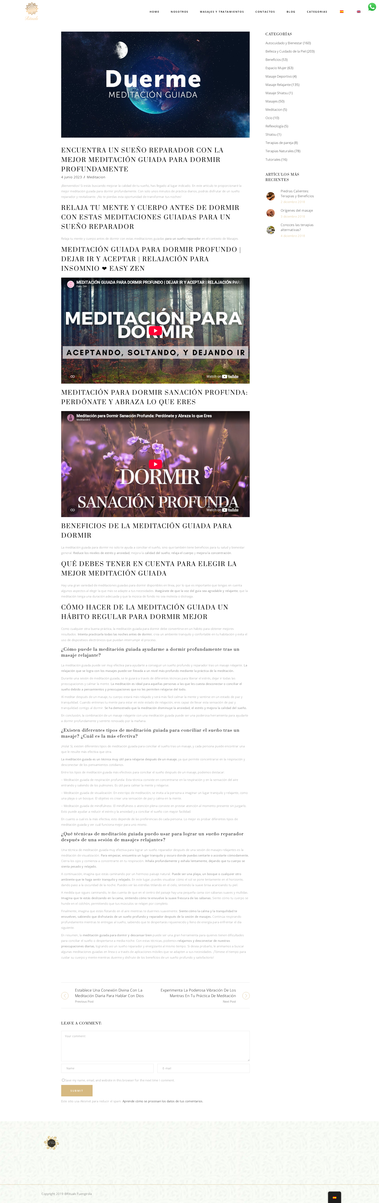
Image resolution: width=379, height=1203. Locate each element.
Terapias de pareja (279, 142)
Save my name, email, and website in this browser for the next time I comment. (120, 1080)
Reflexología (274, 126)
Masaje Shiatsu (276, 93)
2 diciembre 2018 (293, 202)
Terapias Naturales (279, 151)
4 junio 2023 (71, 177)
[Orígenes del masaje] (270, 213)
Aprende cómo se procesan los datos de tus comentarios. (163, 1101)
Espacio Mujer (276, 68)
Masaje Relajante (278, 84)
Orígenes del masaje (297, 210)
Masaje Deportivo (278, 76)
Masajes (271, 101)
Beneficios (273, 59)
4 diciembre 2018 (293, 236)
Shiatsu (271, 134)
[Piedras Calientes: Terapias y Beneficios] (270, 196)
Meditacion (96, 177)
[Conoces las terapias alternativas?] (270, 230)
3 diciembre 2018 (293, 216)
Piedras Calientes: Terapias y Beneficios (297, 193)
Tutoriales (272, 159)
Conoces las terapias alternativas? (297, 227)
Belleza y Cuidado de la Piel (285, 51)
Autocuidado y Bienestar (283, 43)
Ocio (268, 118)
